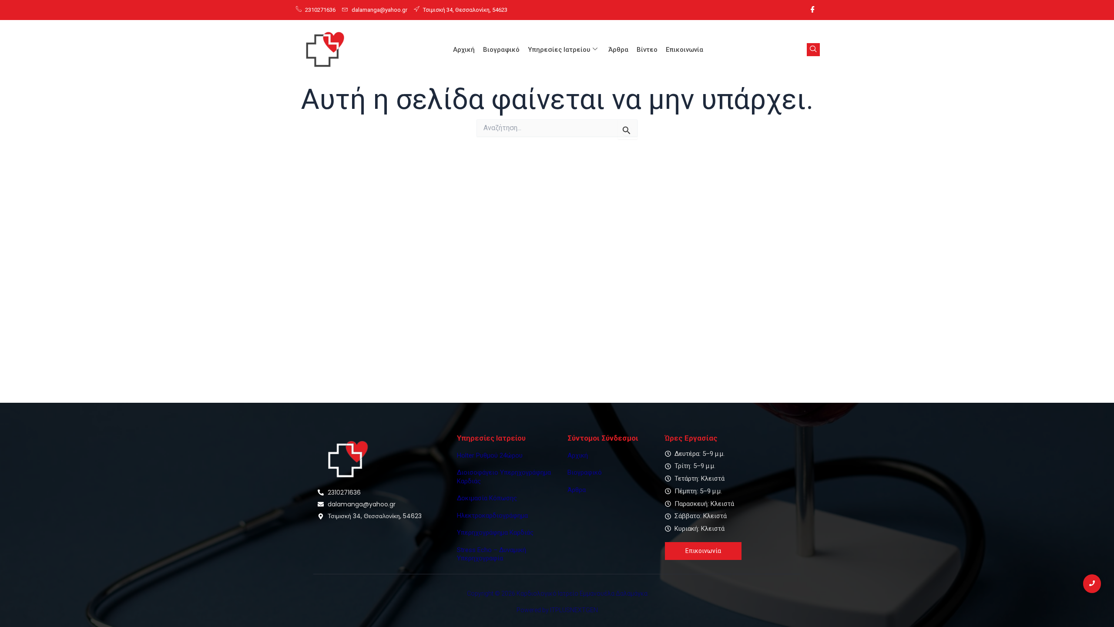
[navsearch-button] (813, 49)
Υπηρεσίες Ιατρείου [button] (559, 50)
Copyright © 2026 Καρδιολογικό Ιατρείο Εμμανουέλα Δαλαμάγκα (557, 593)
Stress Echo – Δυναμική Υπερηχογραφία (491, 554)
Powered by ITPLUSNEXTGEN (557, 610)
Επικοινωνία (684, 50)
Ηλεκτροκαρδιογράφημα (492, 515)
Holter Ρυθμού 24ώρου (490, 455)
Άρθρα (618, 50)
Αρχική (464, 50)
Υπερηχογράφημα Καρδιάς (495, 532)
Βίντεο (647, 50)
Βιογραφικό (501, 50)
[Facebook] (812, 10)
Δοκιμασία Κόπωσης (487, 498)
